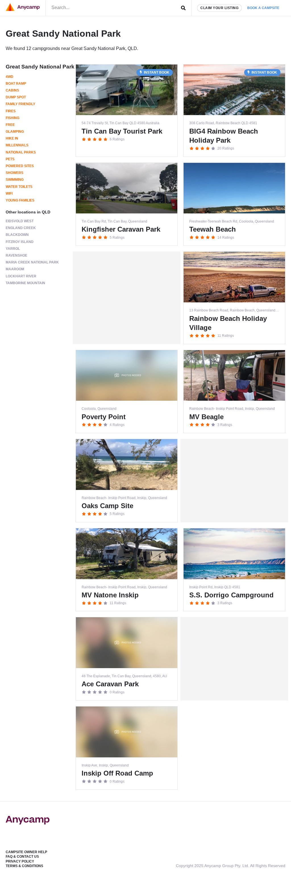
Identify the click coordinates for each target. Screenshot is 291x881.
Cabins (12, 90)
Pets (10, 159)
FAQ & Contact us (22, 857)
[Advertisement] (127, 298)
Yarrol (13, 249)
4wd (9, 77)
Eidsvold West (20, 221)
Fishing (12, 118)
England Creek (21, 228)
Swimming (15, 180)
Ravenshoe (16, 255)
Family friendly (20, 104)
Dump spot (16, 97)
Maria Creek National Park (32, 262)
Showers (14, 173)
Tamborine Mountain (25, 283)
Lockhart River (21, 276)
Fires (11, 111)
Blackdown (17, 235)
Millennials (17, 145)
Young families (20, 200)
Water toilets (19, 187)
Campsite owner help (26, 852)
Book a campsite (263, 8)
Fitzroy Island (20, 242)
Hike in (12, 138)
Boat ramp (16, 84)
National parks (21, 152)
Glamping (15, 132)
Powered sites (20, 166)
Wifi (9, 194)
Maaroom (15, 269)
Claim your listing (219, 8)
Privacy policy (20, 861)
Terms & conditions (24, 866)
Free (10, 125)
